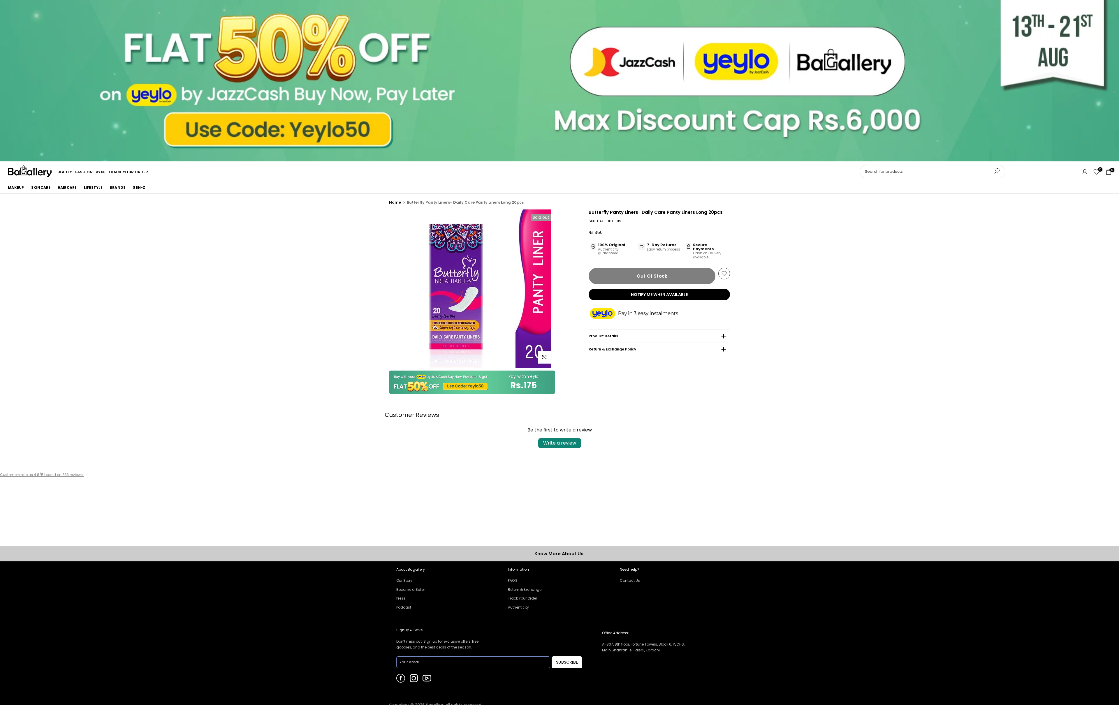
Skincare (41, 187)
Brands (118, 187)
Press (400, 598)
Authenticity (518, 607)
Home (395, 202)
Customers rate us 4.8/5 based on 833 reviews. (42, 474)
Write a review (559, 443)
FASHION (84, 172)
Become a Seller (410, 589)
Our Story (404, 580)
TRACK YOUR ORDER (128, 172)
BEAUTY (64, 172)
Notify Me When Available (659, 294)
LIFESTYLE (93, 187)
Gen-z (139, 187)
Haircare (67, 187)
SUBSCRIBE (567, 662)
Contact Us (630, 580)
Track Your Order (522, 598)
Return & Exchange (524, 589)
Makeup (16, 187)
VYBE (100, 172)
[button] (640, 314)
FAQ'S (513, 580)
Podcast (403, 607)
